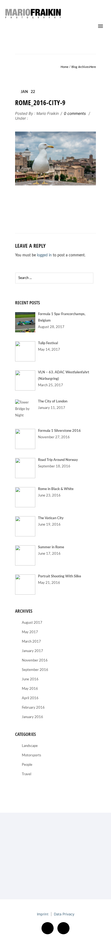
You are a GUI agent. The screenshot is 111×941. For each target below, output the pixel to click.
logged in (44, 255)
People (27, 765)
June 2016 (30, 679)
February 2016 (33, 707)
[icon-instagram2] (63, 928)
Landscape (30, 746)
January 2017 (32, 651)
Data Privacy (64, 914)
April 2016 (30, 698)
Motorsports (31, 755)
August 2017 (32, 623)
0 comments (75, 113)
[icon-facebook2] (48, 928)
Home (64, 67)
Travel (26, 774)
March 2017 (31, 641)
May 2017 (30, 632)
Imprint (42, 914)
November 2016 (35, 660)
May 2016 (30, 689)
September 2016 (35, 670)
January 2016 (32, 717)
